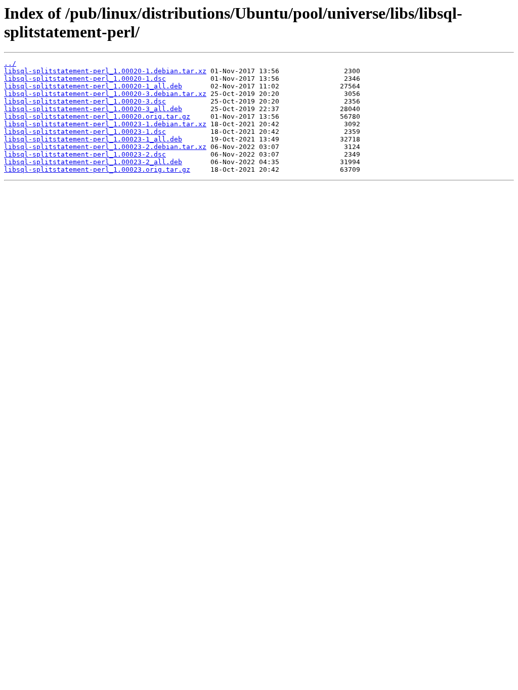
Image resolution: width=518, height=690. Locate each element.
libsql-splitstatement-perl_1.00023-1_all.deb (93, 139)
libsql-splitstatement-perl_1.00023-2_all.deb (93, 162)
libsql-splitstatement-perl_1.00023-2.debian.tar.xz (105, 147)
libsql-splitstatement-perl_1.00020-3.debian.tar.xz (105, 93)
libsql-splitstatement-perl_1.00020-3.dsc (85, 101)
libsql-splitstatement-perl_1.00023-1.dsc (85, 131)
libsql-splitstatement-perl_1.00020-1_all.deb (93, 86)
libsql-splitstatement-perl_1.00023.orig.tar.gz (97, 169)
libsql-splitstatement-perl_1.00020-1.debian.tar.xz (105, 71)
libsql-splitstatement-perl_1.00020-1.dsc (85, 78)
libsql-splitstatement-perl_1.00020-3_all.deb (93, 109)
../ (10, 63)
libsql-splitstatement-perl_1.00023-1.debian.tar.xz (105, 124)
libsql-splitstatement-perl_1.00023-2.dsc (85, 154)
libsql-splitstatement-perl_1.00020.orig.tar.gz (97, 116)
